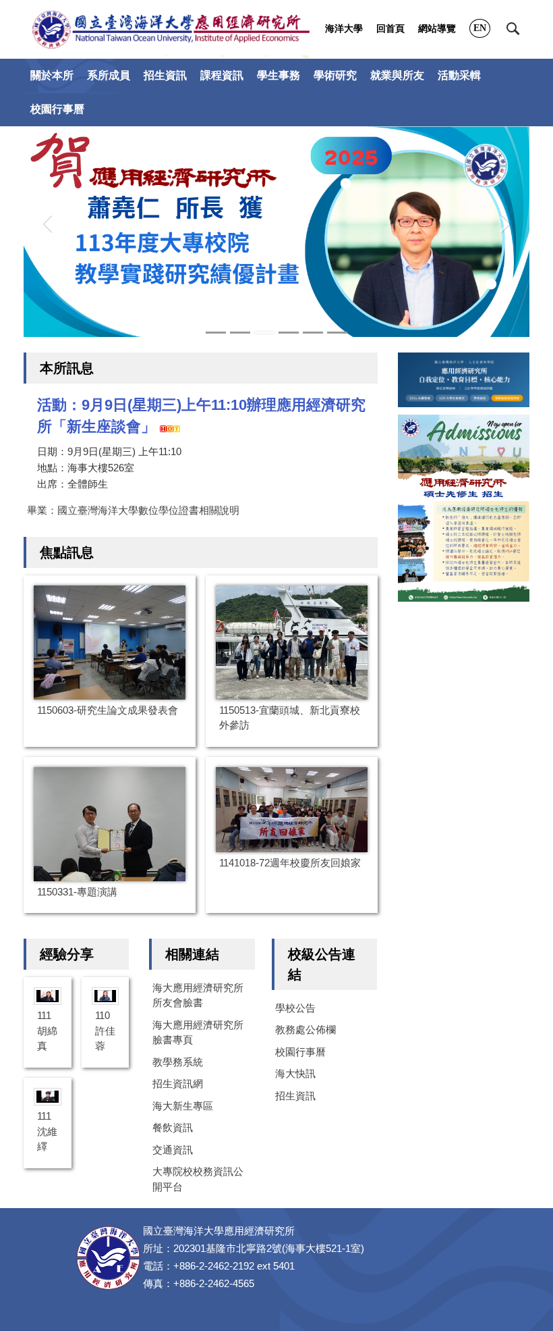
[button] (513, 29)
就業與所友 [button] (397, 75)
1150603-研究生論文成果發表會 (107, 710)
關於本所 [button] (52, 75)
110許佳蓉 (105, 1030)
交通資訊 (172, 1149)
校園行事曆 (57, 109)
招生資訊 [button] (165, 75)
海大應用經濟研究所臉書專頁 (197, 1032)
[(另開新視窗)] (463, 508)
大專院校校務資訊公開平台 (197, 1179)
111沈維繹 (47, 1131)
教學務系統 (177, 1062)
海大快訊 (295, 1073)
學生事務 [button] (278, 75)
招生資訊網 (177, 1083)
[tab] (216, 333)
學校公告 (295, 1008)
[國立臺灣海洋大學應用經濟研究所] (171, 29)
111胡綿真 (47, 1030)
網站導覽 (437, 29)
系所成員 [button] (108, 75)
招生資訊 (295, 1095)
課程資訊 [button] (221, 75)
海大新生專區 (182, 1106)
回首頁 (390, 29)
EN (479, 28)
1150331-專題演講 (77, 891)
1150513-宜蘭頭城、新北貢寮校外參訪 (289, 717)
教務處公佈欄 (305, 1029)
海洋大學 (344, 29)
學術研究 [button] (335, 75)
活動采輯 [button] (459, 75)
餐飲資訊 (172, 1127)
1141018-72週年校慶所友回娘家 (290, 862)
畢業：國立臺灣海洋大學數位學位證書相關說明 (133, 510)
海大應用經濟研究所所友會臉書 (197, 995)
